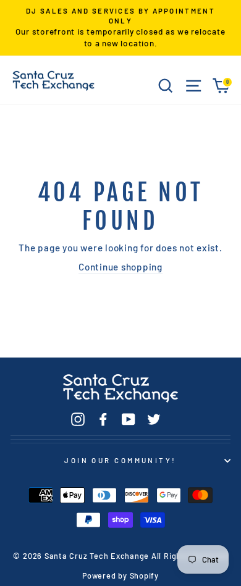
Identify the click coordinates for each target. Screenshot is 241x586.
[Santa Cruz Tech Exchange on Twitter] (154, 419)
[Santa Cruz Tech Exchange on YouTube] (128, 419)
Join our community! (120, 460)
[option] (120, 27)
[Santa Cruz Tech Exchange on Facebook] (103, 419)
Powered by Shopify (120, 575)
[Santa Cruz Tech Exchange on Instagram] (78, 419)
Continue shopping (120, 266)
